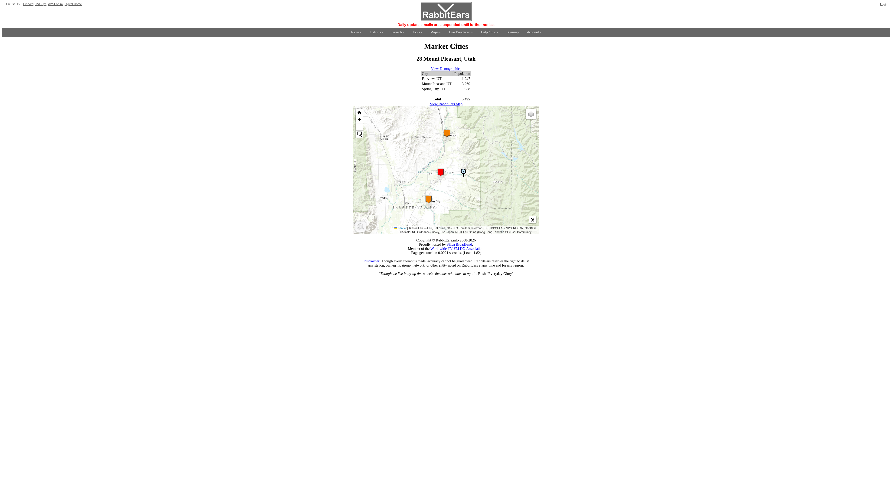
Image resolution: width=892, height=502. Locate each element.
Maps (434, 32)
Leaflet (402, 228)
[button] (428, 199)
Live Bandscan (460, 32)
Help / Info (488, 32)
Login (883, 4)
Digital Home (73, 4)
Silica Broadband (459, 244)
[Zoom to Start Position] (359, 112)
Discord (28, 4)
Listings (375, 32)
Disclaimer (371, 261)
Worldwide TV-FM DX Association (456, 249)
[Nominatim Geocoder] (360, 226)
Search (396, 32)
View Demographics (446, 69)
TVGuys (40, 4)
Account (533, 32)
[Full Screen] (532, 219)
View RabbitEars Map (446, 104)
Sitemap (513, 32)
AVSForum (55, 4)
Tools (416, 32)
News (355, 32)
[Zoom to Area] (359, 134)
